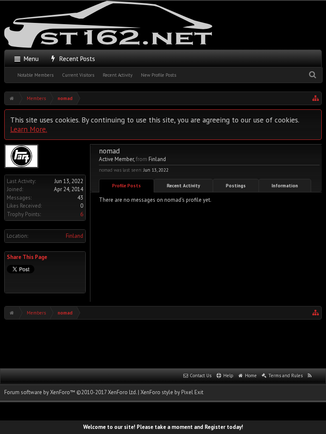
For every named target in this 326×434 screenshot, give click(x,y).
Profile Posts (126, 186)
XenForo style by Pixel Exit (172, 392)
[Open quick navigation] (315, 98)
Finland (74, 235)
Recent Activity (117, 75)
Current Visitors (78, 75)
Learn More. (28, 129)
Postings (236, 186)
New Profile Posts (158, 75)
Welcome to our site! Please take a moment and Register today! (163, 427)
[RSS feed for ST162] (310, 376)
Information (285, 186)
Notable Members (35, 75)
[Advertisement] (163, 343)
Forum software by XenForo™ (70, 392)
